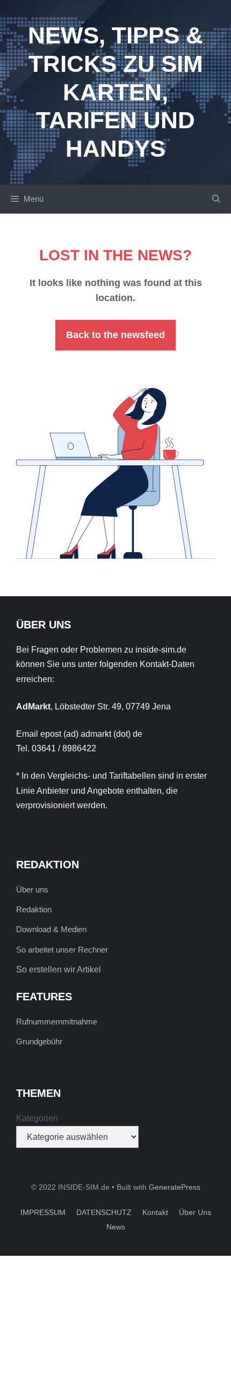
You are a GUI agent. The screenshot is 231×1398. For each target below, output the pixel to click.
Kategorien (37, 1118)
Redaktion (34, 909)
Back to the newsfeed (115, 335)
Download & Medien (51, 929)
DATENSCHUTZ (104, 1212)
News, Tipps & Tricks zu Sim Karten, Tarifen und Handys (115, 92)
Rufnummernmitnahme (56, 1021)
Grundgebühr (39, 1041)
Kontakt (155, 1212)
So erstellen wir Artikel (58, 969)
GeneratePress (174, 1187)
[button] (216, 199)
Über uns (32, 889)
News (115, 1227)
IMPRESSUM (43, 1212)
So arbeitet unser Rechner (62, 949)
